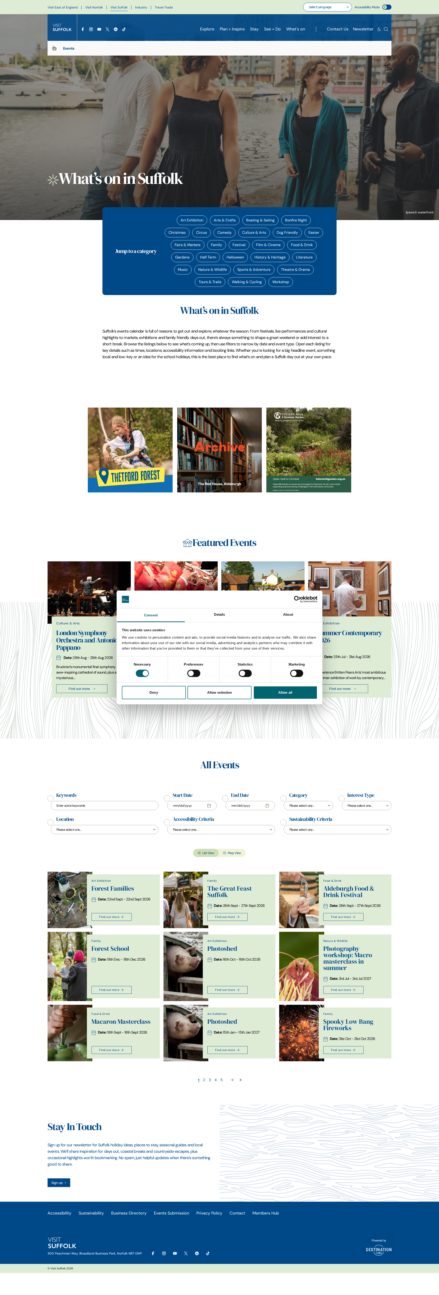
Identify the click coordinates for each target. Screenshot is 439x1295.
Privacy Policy (209, 1213)
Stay (254, 29)
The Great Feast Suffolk (229, 892)
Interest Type (360, 795)
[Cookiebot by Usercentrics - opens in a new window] (297, 599)
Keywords (66, 795)
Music (183, 269)
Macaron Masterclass (120, 1021)
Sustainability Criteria (310, 819)
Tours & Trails (210, 282)
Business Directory (129, 1213)
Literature (304, 257)
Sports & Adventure (253, 269)
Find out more (79, 689)
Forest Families (112, 888)
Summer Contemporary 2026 (349, 636)
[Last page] (240, 1079)
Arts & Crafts (225, 220)
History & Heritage (270, 257)
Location (65, 819)
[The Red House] (219, 450)
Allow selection (219, 692)
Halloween (235, 257)
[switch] (193, 673)
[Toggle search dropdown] (386, 29)
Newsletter (363, 29)
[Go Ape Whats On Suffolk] (130, 450)
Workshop (280, 282)
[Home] (54, 48)
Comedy (224, 232)
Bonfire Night (296, 220)
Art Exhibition (192, 220)
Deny (154, 692)
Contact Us (337, 29)
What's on (295, 29)
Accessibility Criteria (193, 819)
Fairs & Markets (188, 245)
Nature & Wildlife (212, 269)
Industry (141, 7)
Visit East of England (63, 7)
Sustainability (91, 1213)
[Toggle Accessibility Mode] (386, 7)
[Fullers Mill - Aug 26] (308, 450)
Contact (237, 1213)
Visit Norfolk (94, 7)
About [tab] (288, 614)
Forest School (110, 948)
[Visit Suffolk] (62, 27)
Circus (201, 232)
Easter (313, 232)
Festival (239, 245)
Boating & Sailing (260, 220)
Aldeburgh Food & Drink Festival (348, 892)
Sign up (57, 1183)
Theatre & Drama (295, 269)
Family (216, 245)
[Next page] (232, 1079)
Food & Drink (302, 245)
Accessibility (59, 1213)
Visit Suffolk (119, 7)
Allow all (285, 692)
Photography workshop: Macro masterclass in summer (347, 958)
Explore (207, 29)
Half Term (208, 257)
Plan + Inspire (232, 29)
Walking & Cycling (247, 282)
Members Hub (265, 1213)
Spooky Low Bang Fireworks (348, 1025)
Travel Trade (164, 7)
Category (298, 795)
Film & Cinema (268, 245)
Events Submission (171, 1213)
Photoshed (222, 948)
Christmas (177, 232)
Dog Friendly (287, 232)
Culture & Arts (254, 232)
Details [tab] (219, 614)
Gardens (182, 257)
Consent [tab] (151, 615)
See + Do (272, 29)
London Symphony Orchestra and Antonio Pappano (87, 640)
